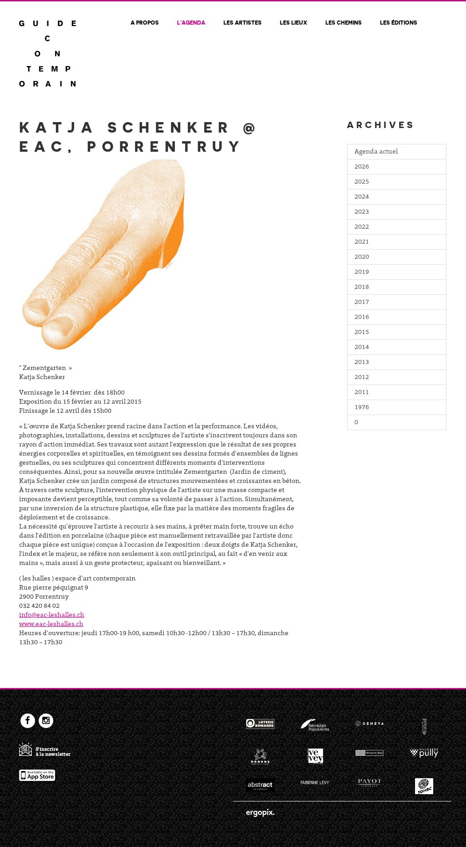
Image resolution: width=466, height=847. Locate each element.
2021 (362, 242)
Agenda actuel (376, 152)
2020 (362, 257)
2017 (362, 302)
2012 (362, 378)
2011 (362, 393)
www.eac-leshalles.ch (51, 624)
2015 (362, 332)
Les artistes (242, 22)
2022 (362, 227)
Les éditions (398, 22)
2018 (362, 287)
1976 (362, 408)
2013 (362, 362)
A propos (145, 22)
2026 (362, 167)
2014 (362, 347)
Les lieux (293, 22)
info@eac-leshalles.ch (51, 615)
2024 (362, 197)
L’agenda (191, 22)
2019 (362, 272)
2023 (362, 212)
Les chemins (343, 22)
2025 (362, 182)
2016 (362, 317)
